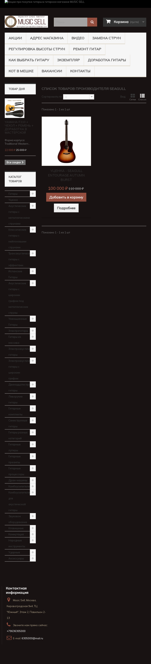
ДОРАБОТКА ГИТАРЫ (107, 60)
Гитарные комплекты (15, 411)
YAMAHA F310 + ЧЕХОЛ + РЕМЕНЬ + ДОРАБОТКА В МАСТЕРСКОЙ (19, 127)
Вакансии (52, 71)
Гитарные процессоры (16, 471)
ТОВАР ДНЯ (17, 89)
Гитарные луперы (14, 447)
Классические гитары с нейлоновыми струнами (17, 238)
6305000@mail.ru (32, 638)
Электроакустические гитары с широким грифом (22, 369)
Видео (78, 38)
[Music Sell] (26, 22)
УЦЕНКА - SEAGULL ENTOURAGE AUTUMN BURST (66, 175)
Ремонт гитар (87, 49)
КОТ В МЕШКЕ (21, 71)
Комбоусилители (19, 486)
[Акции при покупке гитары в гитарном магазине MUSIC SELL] (75, 4)
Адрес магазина (47, 38)
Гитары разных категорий (18, 435)
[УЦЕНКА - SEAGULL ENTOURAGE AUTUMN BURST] (66, 141)
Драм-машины (17, 480)
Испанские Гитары (15, 274)
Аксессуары (16, 558)
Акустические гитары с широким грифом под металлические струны (18, 298)
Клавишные (16, 528)
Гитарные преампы (14, 459)
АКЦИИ (15, 38)
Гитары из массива (14, 339)
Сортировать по (52, 96)
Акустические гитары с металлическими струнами (19, 214)
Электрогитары (18, 330)
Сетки (132, 99)
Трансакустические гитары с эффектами (20, 259)
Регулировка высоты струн (37, 49)
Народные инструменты (16, 543)
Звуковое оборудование (17, 519)
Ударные (14, 552)
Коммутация (16, 534)
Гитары (12, 193)
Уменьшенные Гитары (17, 321)
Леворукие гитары (15, 399)
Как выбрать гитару (29, 60)
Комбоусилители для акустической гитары (19, 501)
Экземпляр (68, 60)
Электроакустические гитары (22, 351)
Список (142, 99)
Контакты (80, 71)
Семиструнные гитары (17, 423)
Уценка (13, 199)
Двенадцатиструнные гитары (22, 387)
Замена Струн (106, 38)
